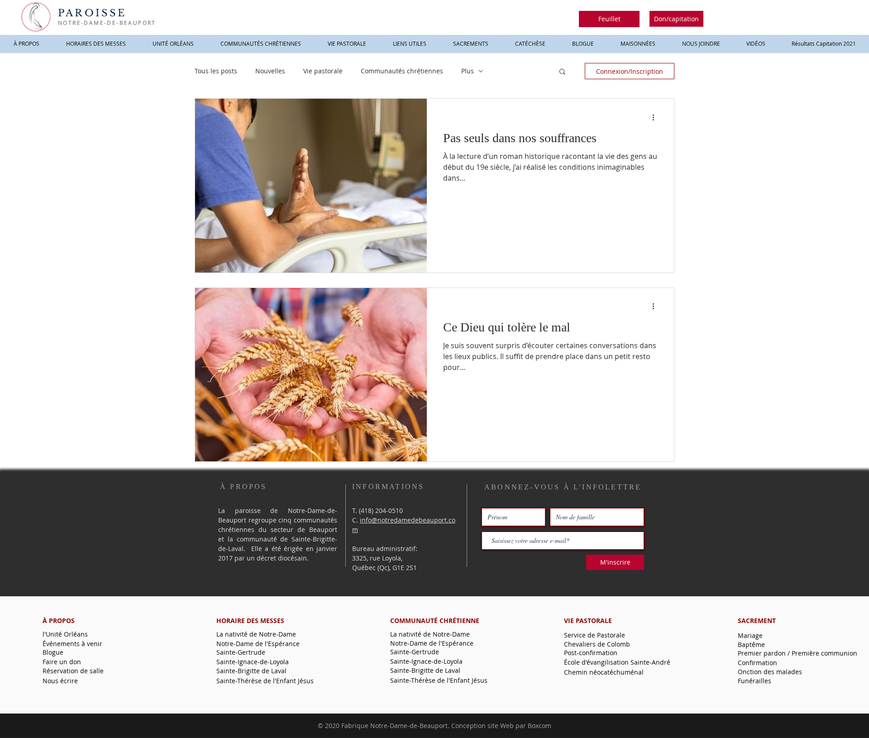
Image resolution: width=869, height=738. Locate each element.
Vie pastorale (323, 71)
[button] (609, 19)
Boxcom (539, 725)
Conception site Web (482, 725)
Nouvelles (270, 71)
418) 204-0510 (382, 510)
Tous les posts (216, 71)
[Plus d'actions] (656, 117)
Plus (467, 71)
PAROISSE (92, 13)
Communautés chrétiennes (402, 71)
